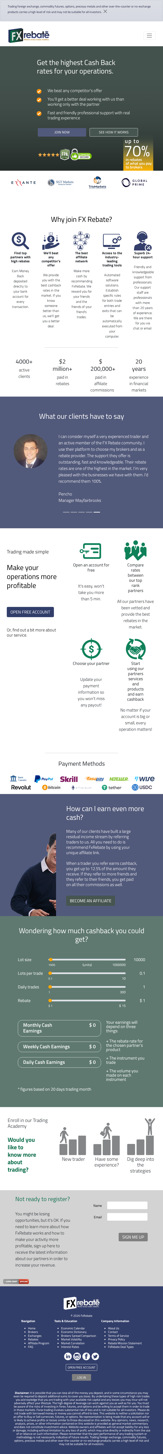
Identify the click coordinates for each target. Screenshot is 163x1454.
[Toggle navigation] (149, 35)
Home (31, 1328)
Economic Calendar (73, 1328)
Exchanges (35, 1335)
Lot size (24, 959)
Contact (113, 1332)
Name (97, 1205)
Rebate (24, 1000)
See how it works (114, 132)
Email (98, 1217)
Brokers (33, 1332)
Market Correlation (73, 1343)
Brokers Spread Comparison (78, 1335)
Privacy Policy (116, 1339)
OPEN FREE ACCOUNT (30, 612)
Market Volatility (71, 1339)
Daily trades (28, 986)
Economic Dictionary (74, 1332)
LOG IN (81, 1377)
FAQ (30, 1346)
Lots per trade (30, 973)
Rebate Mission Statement (125, 1343)
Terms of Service (118, 1335)
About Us (113, 1328)
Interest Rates (70, 1346)
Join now (62, 132)
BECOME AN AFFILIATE (90, 900)
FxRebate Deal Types (121, 1346)
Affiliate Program (38, 1343)
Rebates (33, 1339)
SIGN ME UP (133, 1237)
